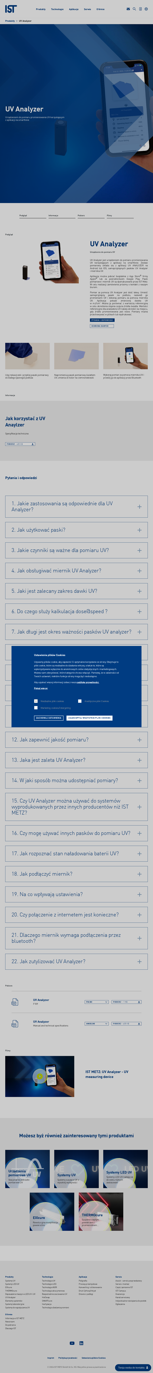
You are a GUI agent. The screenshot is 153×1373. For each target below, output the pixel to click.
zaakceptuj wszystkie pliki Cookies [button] (89, 718)
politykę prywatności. (88, 682)
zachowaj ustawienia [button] (49, 718)
